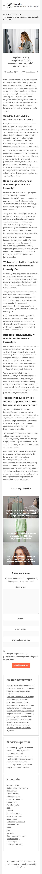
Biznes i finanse (13, 785)
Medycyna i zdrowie (14, 816)
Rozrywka (10, 833)
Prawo (9, 830)
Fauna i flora (11, 802)
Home (5, 14)
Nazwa (21, 618)
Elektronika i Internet (15, 799)
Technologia (12, 841)
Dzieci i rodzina (12, 794)
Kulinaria (10, 810)
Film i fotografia (13, 805)
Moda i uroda (14, 14)
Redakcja (10, 72)
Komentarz (21, 587)
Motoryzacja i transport (16, 822)
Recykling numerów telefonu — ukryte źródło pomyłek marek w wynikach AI (19, 728)
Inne (8, 808)
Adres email (21, 629)
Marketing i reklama (14, 813)
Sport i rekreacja (13, 839)
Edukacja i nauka (13, 796)
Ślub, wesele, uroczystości (17, 836)
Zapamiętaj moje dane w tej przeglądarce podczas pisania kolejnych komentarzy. (20, 656)
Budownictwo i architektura (17, 788)
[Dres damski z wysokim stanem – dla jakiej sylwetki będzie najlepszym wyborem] (21, 530)
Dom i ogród (11, 791)
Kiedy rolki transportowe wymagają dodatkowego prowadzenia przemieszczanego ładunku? (20, 699)
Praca (9, 827)
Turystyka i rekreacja (15, 844)
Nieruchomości (13, 825)
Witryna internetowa (21, 640)
